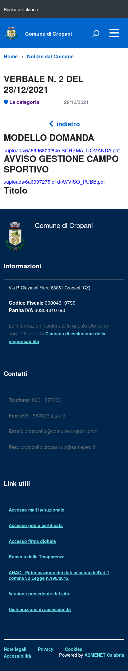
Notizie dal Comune (50, 56)
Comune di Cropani (48, 33)
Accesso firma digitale (32, 541)
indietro (67, 123)
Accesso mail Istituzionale (36, 510)
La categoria (24, 101)
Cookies (73, 649)
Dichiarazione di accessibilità (40, 609)
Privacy (45, 649)
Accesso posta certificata (36, 525)
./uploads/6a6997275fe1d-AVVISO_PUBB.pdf (54, 181)
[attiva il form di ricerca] (95, 33)
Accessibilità (17, 656)
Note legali (15, 649)
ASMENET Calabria (104, 655)
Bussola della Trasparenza (37, 556)
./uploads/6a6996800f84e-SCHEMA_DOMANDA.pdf (62, 150)
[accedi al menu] (114, 33)
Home (11, 56)
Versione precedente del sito (39, 593)
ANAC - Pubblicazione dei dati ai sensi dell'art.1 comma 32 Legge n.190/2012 (59, 575)
